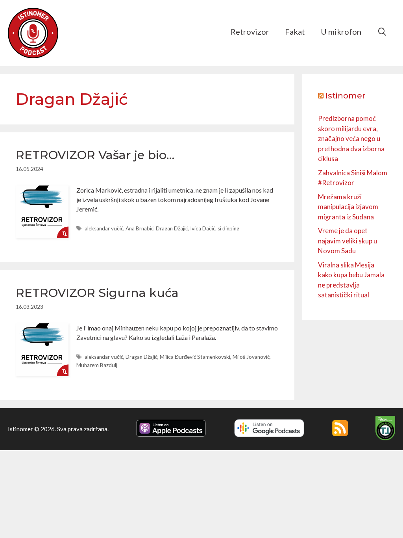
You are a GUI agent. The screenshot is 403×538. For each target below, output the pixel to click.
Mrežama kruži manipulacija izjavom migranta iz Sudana (348, 207)
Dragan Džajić (172, 228)
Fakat (295, 31)
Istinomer (345, 95)
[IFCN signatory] (385, 438)
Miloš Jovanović (251, 357)
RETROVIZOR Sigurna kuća (97, 293)
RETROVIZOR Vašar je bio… (95, 155)
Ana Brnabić (139, 228)
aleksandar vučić (104, 228)
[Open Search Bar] (382, 31)
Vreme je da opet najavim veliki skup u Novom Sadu (347, 240)
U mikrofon (341, 31)
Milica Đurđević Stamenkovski (195, 357)
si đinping (228, 228)
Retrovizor (250, 31)
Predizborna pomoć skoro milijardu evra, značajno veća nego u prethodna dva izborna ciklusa (351, 138)
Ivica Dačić (202, 228)
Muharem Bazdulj (96, 365)
